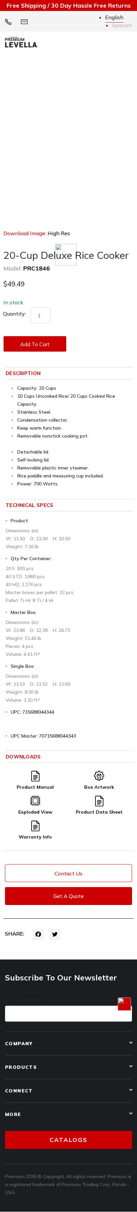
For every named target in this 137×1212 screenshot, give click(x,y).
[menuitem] (114, 17)
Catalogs (68, 1140)
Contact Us (68, 873)
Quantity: (14, 313)
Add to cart (35, 344)
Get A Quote (68, 896)
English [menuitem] (114, 17)
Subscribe (26, 999)
